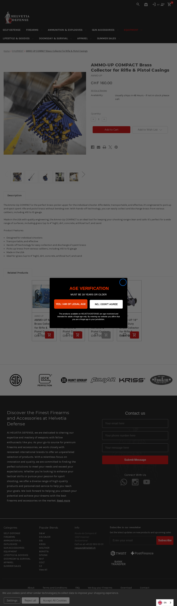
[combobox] (165, 602)
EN (165, 602)
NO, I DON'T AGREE (106, 304)
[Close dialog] (123, 282)
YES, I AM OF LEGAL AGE (71, 304)
